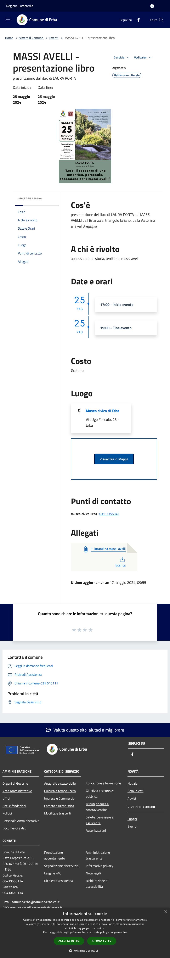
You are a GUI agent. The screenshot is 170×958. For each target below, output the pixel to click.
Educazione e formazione (103, 783)
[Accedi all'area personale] (152, 6)
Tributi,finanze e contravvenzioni (97, 806)
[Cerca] (161, 19)
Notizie (132, 783)
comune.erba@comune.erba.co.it (36, 901)
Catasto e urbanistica (59, 805)
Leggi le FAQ (53, 873)
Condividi (120, 57)
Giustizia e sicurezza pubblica (100, 793)
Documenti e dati (14, 828)
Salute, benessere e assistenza (99, 820)
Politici (7, 813)
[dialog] (85, 933)
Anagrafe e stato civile (60, 783)
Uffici (6, 798)
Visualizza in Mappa (114, 458)
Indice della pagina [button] (30, 198)
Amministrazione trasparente (98, 855)
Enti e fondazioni (14, 805)
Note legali (93, 873)
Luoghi (132, 818)
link (125, 932)
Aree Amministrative (17, 790)
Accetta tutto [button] (68, 941)
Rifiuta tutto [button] (102, 940)
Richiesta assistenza (58, 880)
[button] (85, 950)
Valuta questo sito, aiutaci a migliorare (88, 730)
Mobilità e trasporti (57, 813)
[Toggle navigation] (8, 19)
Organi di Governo (15, 783)
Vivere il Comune (31, 37)
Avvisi (132, 798)
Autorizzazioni (96, 830)
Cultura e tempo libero (60, 790)
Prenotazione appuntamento (54, 855)
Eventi (53, 37)
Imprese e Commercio (59, 798)
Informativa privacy (99, 865)
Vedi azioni (141, 57)
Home (9, 37)
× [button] (165, 912)
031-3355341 (109, 513)
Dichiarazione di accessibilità (97, 883)
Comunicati (135, 790)
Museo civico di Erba (102, 411)
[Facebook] (137, 20)
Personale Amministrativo (20, 820)
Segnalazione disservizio (61, 865)
